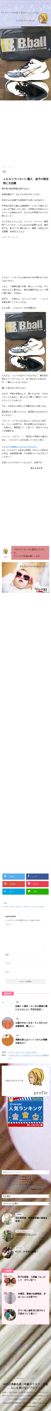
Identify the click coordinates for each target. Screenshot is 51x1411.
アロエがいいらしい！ (26, 1235)
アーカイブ (6, 1193)
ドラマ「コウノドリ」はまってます (22, 1052)
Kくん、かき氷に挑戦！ (26, 1251)
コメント (8, 924)
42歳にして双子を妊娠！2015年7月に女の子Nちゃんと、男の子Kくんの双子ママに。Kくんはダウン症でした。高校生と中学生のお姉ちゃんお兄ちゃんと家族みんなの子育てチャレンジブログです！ (25, 1396)
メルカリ (41, 906)
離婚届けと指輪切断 (10, 1177)
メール (7, 963)
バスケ (11, 906)
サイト (7, 972)
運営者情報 (19, 1378)
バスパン (27, 906)
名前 (7, 955)
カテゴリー (6, 1200)
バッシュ (34, 906)
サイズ (6, 906)
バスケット (19, 906)
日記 (5, 903)
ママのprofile (30, 1378)
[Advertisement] (25, 133)
